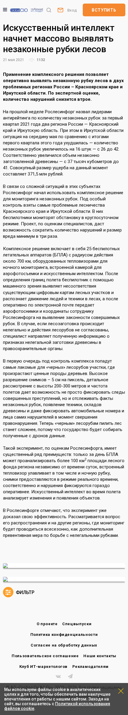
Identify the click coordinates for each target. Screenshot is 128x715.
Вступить (104, 10)
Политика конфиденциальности (64, 634)
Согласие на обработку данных (64, 645)
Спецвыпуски (76, 624)
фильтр (25, 592)
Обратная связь (60, 10)
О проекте (47, 624)
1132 (40, 60)
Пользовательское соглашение (45, 656)
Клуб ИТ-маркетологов (43, 666)
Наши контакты (99, 656)
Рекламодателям (90, 666)
